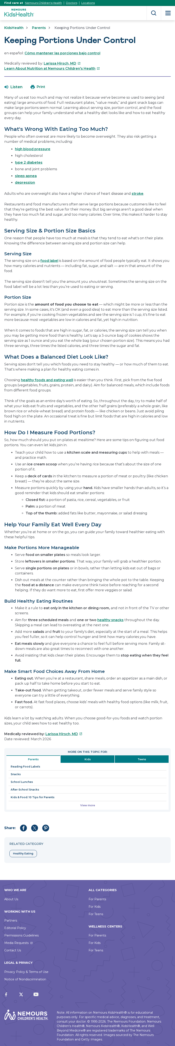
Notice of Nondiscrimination (25, 979)
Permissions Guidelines (21, 935)
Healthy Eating (23, 853)
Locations (88, 2)
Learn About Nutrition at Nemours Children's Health (52, 68)
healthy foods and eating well (47, 380)
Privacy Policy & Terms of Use (26, 972)
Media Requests (16, 943)
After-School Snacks (25, 789)
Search (154, 13)
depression (25, 182)
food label (49, 261)
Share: (10, 828)
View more (87, 805)
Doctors (71, 2)
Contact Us (12, 950)
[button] (13, 87)
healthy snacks (110, 620)
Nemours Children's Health (43, 2)
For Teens (96, 914)
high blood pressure (32, 149)
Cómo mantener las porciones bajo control (62, 53)
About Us (11, 899)
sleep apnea (26, 176)
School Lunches (22, 781)
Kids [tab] (88, 759)
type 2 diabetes (28, 162)
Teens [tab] (142, 759)
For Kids (95, 907)
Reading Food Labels (25, 766)
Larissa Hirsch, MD (62, 63)
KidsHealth (13, 28)
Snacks (16, 774)
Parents (39, 28)
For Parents (97, 899)
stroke (137, 194)
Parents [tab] (33, 759)
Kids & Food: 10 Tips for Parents (32, 797)
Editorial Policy (15, 928)
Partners (10, 920)
